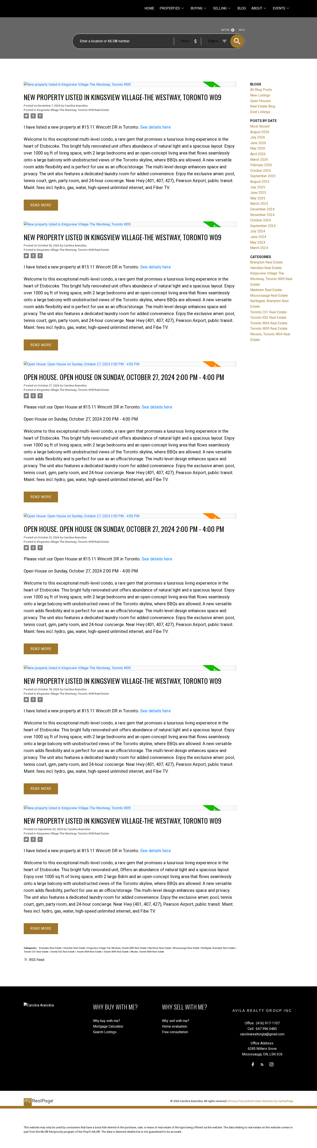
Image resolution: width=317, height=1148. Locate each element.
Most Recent (260, 126)
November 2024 (262, 215)
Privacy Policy (237, 1101)
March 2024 (259, 248)
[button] (253, 1064)
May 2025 (257, 198)
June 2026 (258, 143)
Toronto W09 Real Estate (116, 951)
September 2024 (263, 226)
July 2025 (257, 187)
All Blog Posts (261, 90)
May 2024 (257, 242)
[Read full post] (130, 87)
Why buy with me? (106, 1021)
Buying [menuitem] (196, 8)
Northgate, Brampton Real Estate (218, 948)
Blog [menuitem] (241, 8)
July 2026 (257, 137)
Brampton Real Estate (50, 948)
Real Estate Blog (262, 106)
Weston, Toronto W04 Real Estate (147, 951)
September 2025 (263, 176)
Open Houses (260, 101)
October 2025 (260, 171)
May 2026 (257, 148)
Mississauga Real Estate (186, 948)
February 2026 (261, 165)
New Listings (260, 95)
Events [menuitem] (279, 8)
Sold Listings (260, 112)
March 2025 (259, 204)
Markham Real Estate (160, 948)
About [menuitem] (256, 8)
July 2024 (257, 231)
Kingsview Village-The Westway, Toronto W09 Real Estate (73, 110)
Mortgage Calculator (108, 1026)
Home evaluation (174, 1026)
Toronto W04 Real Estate (89, 951)
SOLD (242, 29)
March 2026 (259, 160)
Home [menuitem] (149, 8)
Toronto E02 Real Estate (62, 951)
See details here (155, 127)
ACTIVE (225, 29)
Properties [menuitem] (170, 8)
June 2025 (258, 193)
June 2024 (258, 237)
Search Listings (104, 1032)
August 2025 (259, 182)
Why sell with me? (175, 1021)
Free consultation (175, 1032)
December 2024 (262, 209)
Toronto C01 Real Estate (36, 951)
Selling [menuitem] (220, 8)
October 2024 (260, 220)
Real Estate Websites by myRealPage (270, 1101)
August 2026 (259, 132)
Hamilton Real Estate (74, 948)
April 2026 (258, 154)
